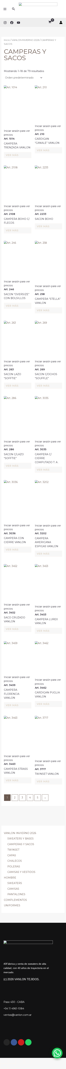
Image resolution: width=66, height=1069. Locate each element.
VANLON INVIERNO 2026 (20, 833)
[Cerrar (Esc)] (28, 1061)
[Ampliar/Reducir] (3, 1061)
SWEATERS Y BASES (20, 838)
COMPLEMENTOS (15, 900)
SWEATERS (14, 883)
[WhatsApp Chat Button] (57, 1053)
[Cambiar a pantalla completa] (11, 1061)
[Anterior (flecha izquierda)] (3, 1066)
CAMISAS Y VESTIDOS (21, 872)
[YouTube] (18, 22)
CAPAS (11, 855)
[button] (13, 9)
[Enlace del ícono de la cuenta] (60, 22)
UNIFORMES (12, 905)
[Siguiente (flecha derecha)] (11, 1066)
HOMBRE (10, 877)
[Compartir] (20, 1061)
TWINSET (13, 849)
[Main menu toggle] (4, 9)
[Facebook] (11, 22)
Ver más (12, 155)
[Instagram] (5, 22)
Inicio (7, 40)
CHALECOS (14, 860)
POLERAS (13, 866)
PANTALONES (16, 894)
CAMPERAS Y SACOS (20, 844)
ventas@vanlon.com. (16, 1014)
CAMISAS (13, 888)
